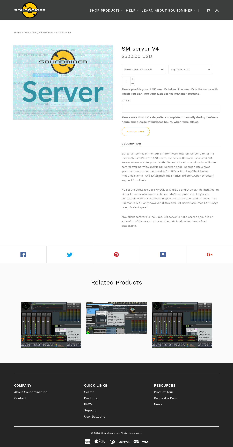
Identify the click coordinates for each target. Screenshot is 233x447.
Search (89, 392)
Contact (20, 398)
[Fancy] (163, 254)
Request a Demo (166, 398)
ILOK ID (126, 100)
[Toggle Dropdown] (121, 10)
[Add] (209, 254)
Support (90, 410)
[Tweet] (70, 254)
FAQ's (88, 404)
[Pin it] (116, 254)
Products (90, 398)
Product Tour (163, 392)
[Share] (23, 254)
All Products (46, 32)
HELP (130, 10)
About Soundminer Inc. (31, 392)
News (158, 404)
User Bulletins (94, 416)
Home (17, 32)
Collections (30, 32)
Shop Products (105, 10)
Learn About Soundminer (167, 10)
